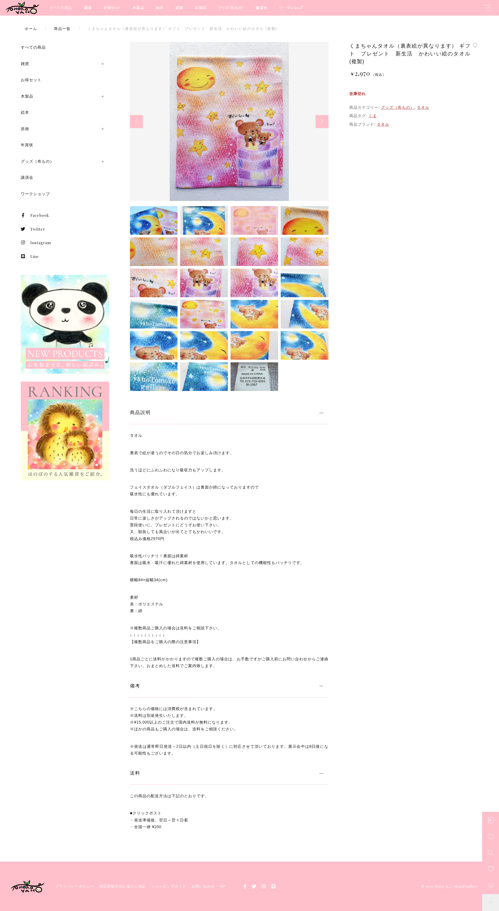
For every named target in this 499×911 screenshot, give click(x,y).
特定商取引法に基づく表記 (122, 886)
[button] (136, 121)
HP (223, 886)
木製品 (138, 7)
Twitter (37, 229)
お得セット (112, 7)
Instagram (40, 242)
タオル (423, 107)
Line (34, 256)
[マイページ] (490, 820)
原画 (179, 7)
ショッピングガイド (168, 886)
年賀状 (201, 7)
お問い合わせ (203, 886)
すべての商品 (61, 7)
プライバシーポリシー (74, 886)
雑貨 (88, 7)
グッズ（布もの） (231, 7)
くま (373, 115)
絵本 (160, 7)
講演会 (261, 7)
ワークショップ (291, 7)
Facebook (39, 215)
